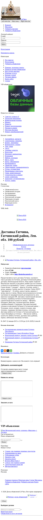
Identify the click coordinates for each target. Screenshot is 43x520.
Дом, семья (9, 146)
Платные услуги (11, 73)
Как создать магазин (12, 71)
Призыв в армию (11, 128)
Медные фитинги (11, 466)
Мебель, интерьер (11, 158)
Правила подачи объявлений (15, 69)
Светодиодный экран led (14, 464)
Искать (4, 442)
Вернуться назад (7, 512)
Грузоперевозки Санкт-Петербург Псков (19, 333)
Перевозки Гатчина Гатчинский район (19, 342)
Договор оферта (10, 77)
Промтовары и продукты (14, 171)
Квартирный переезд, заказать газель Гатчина (21, 335)
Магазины (8, 27)
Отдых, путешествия (12, 169)
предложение (26, 268)
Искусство (9, 152)
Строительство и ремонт (14, 175)
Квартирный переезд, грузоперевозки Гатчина (21, 338)
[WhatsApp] (11, 350)
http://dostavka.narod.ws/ (24, 274)
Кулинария (9, 156)
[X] (8, 350)
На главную (9, 60)
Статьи (7, 81)
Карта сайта (9, 79)
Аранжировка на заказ (13, 453)
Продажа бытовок (11, 130)
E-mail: (3, 36)
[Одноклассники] (5, 350)
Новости (8, 124)
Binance (7, 122)
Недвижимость (10, 163)
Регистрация (5, 49)
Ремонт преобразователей (14, 132)
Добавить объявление (12, 31)
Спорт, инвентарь (11, 177)
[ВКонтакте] (2, 350)
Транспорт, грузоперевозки (14, 179)
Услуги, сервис (10, 180)
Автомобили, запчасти (13, 139)
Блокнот (8, 25)
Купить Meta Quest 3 (12, 461)
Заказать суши (10, 457)
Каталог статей (10, 75)
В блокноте (9, 205)
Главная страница (11, 480)
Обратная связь (23, 480)
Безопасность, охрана (12, 144)
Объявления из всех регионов (11, 513)
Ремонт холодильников (13, 126)
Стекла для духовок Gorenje (15, 463)
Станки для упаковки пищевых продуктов (20, 451)
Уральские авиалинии (13, 118)
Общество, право (11, 165)
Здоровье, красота (11, 150)
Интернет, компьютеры (13, 154)
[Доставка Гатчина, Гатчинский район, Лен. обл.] (23, 260)
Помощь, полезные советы (14, 67)
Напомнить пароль (7, 53)
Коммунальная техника (13, 120)
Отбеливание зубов (12, 455)
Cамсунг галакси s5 (12, 116)
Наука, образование (12, 161)
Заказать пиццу (10, 459)
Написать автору (7, 353)
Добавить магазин (11, 29)
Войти (3, 44)
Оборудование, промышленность (17, 167)
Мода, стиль (9, 160)
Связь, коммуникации (13, 173)
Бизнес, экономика (11, 143)
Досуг (7, 148)
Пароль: (3, 40)
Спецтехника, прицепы (13, 141)
